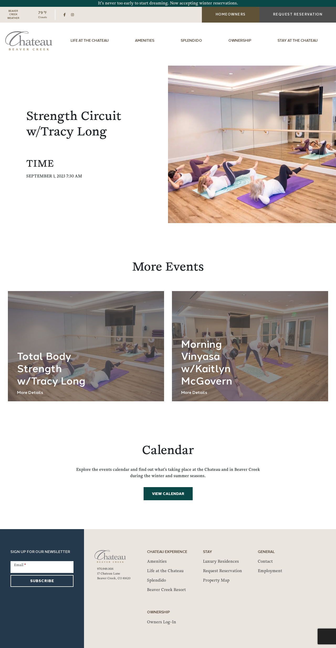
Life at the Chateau (90, 41)
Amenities (144, 41)
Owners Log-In (161, 622)
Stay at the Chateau (297, 41)
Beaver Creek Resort (166, 590)
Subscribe (42, 581)
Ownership (239, 41)
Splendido (191, 41)
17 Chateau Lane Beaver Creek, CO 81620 (113, 576)
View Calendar (168, 494)
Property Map (216, 580)
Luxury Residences (221, 562)
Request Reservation (222, 571)
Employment (270, 571)
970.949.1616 (105, 569)
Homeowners (231, 14)
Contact (265, 562)
